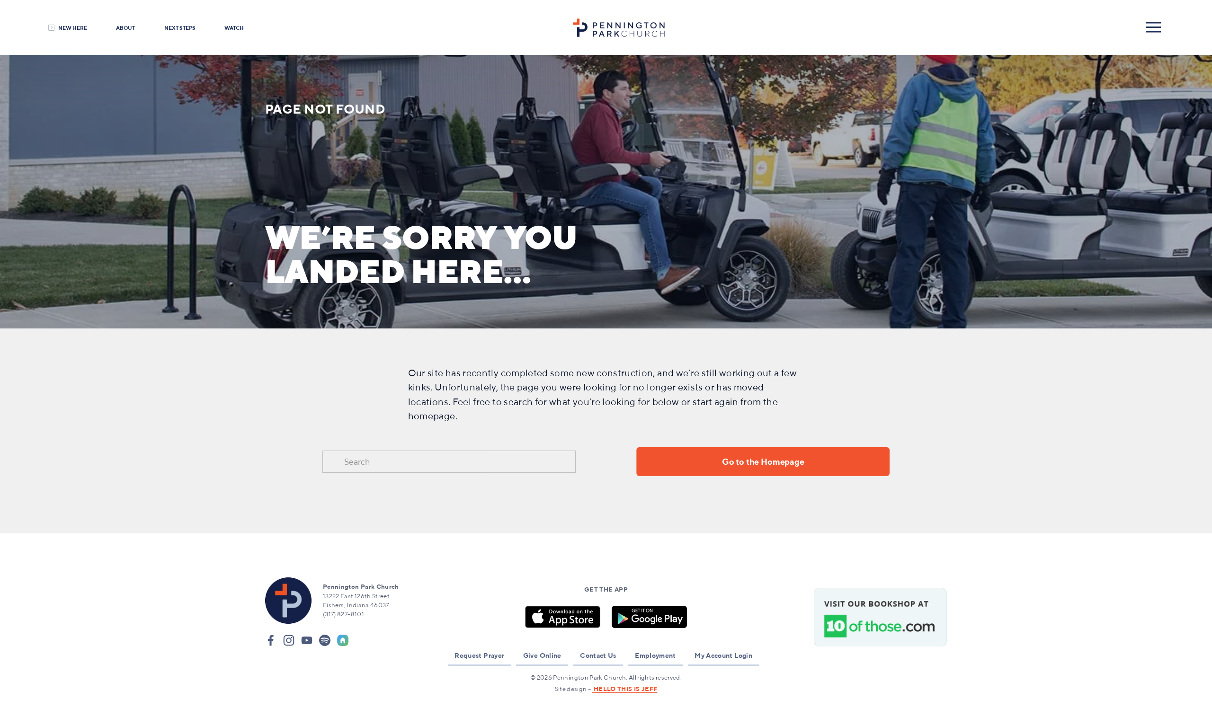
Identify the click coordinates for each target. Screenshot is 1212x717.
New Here (72, 28)
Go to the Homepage (763, 462)
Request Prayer (479, 655)
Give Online (542, 655)
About (125, 28)
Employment (655, 655)
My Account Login (723, 655)
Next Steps (180, 28)
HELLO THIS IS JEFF (625, 688)
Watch (234, 28)
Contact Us (598, 655)
